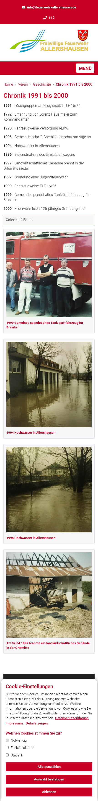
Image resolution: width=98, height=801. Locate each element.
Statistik (17, 755)
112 (52, 18)
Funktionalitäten (22, 748)
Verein (23, 84)
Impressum (14, 723)
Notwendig (19, 740)
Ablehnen (49, 792)
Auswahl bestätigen (49, 779)
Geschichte (42, 84)
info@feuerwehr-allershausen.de (51, 7)
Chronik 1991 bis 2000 (74, 84)
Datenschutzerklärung (72, 718)
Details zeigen (37, 723)
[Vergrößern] (49, 274)
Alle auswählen (49, 767)
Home (8, 84)
